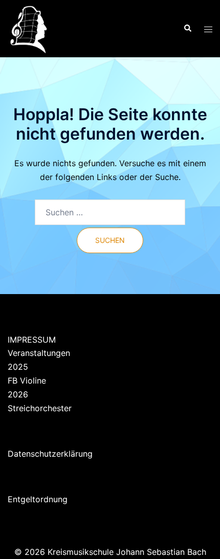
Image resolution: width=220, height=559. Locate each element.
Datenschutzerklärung (50, 454)
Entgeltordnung (38, 499)
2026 (18, 394)
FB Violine (27, 380)
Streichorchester (40, 408)
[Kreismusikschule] (29, 28)
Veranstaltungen (39, 353)
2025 (18, 367)
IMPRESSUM (32, 339)
